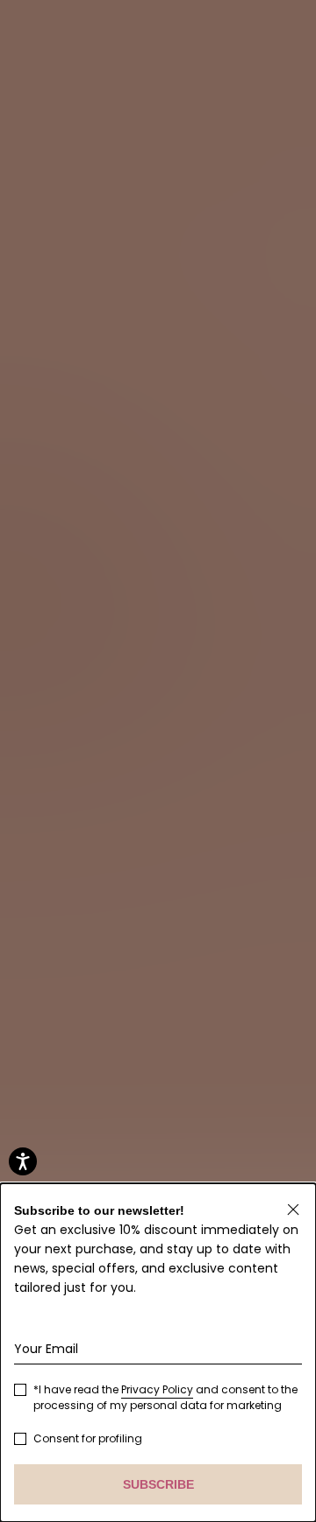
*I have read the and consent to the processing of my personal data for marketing (165, 1397)
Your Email (46, 1348)
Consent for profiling (87, 1438)
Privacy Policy (157, 1389)
